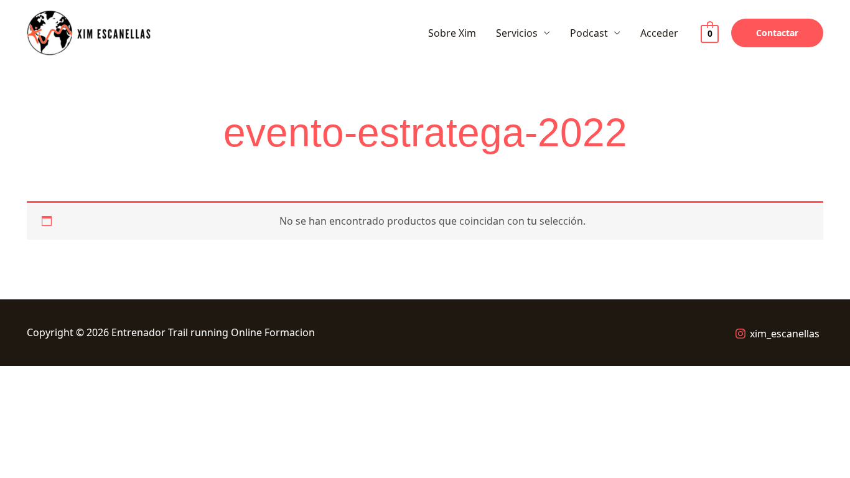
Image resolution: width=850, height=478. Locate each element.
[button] (777, 33)
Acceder (659, 33)
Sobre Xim (452, 33)
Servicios (517, 33)
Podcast (589, 33)
